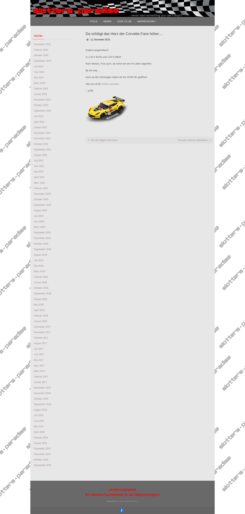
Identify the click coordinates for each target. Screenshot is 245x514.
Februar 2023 (41, 88)
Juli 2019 (38, 260)
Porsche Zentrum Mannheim (193, 140)
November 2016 (42, 393)
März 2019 (39, 271)
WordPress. (133, 501)
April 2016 (39, 432)
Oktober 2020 (41, 199)
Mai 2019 (39, 266)
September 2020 (42, 205)
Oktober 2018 (41, 288)
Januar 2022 (40, 127)
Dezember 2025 (42, 44)
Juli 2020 (38, 216)
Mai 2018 (39, 304)
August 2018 (40, 299)
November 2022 (42, 99)
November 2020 (42, 194)
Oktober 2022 (41, 105)
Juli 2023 (38, 66)
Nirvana (123, 501)
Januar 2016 (40, 443)
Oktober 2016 (41, 398)
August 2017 (40, 343)
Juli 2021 (38, 160)
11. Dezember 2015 (100, 39)
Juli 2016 (38, 415)
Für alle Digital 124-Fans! (104, 140)
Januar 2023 (40, 94)
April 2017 (39, 365)
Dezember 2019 (42, 232)
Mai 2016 (39, 426)
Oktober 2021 (41, 144)
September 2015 (42, 465)
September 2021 (42, 149)
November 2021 (42, 138)
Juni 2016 (39, 421)
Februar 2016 (41, 437)
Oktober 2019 (41, 243)
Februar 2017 (41, 376)
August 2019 (40, 254)
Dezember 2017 (42, 326)
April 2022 (39, 122)
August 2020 (40, 210)
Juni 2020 (39, 221)
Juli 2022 (38, 116)
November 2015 (42, 454)
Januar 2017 (40, 382)
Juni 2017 (39, 354)
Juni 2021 (39, 166)
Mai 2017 (39, 360)
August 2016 (40, 409)
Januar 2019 (40, 282)
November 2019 (42, 238)
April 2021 (39, 177)
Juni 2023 (39, 72)
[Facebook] (122, 510)
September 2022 (42, 110)
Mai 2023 (39, 77)
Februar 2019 (41, 277)
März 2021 (39, 182)
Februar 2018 (41, 315)
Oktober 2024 (41, 55)
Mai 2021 (39, 171)
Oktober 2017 (41, 337)
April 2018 (39, 310)
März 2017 (39, 371)
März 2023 (39, 83)
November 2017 (42, 332)
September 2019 (42, 249)
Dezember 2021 (42, 133)
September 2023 (42, 61)
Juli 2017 (38, 349)
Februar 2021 (41, 188)
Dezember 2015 (42, 448)
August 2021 (40, 155)
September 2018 (42, 293)
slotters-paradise (110, 84)
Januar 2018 (40, 321)
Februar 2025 (41, 49)
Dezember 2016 (42, 387)
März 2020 (39, 227)
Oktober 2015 (41, 459)
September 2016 (42, 404)
